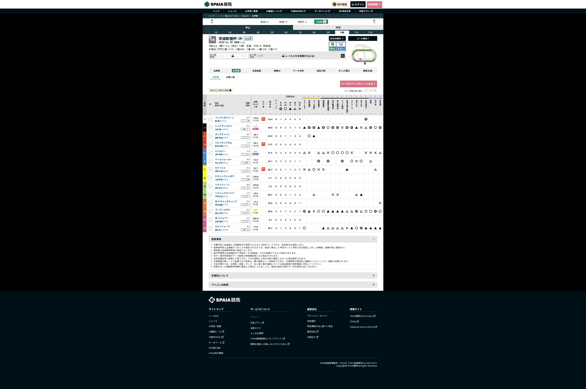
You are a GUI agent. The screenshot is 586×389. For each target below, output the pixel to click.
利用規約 (311, 321)
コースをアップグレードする (357, 83)
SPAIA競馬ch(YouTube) (361, 316)
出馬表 (217, 70)
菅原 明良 (219, 138)
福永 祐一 (219, 230)
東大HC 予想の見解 (219, 90)
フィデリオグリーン (224, 117)
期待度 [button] (270, 104)
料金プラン (364, 11)
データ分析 (298, 70)
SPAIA (353, 321)
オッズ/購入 (344, 70)
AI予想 (236, 70)
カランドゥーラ (222, 226)
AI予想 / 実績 (251, 11)
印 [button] (210, 104)
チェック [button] (276, 104)
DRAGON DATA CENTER (362, 327)
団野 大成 (219, 171)
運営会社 (311, 331)
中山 (247, 27)
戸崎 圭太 (219, 196)
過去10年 (321, 70)
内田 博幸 (219, 221)
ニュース (232, 11)
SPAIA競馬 (353, 365)
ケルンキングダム (223, 142)
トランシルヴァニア (224, 193)
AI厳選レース (272, 11)
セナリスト (220, 168)
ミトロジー (220, 151)
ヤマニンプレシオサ (224, 176)
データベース (321, 11)
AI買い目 (230, 77)
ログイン (359, 4)
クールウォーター (223, 159)
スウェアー (223, 218)
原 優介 (218, 121)
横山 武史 (219, 213)
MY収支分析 (345, 11)
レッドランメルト (223, 126)
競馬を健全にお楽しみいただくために (268, 344)
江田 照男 (219, 179)
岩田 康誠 (219, 205)
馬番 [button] (205, 104)
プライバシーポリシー (317, 316)
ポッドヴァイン (222, 134)
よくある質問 (256, 333)
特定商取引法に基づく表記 (320, 326)
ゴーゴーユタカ (222, 209)
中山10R (245, 15)
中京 (338, 27)
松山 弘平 (219, 163)
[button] (232, 105)
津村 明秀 (219, 154)
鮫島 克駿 (219, 146)
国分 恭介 (219, 188)
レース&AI (214, 316)
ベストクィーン (222, 184)
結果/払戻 (367, 70)
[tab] (215, 77)
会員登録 (373, 4)
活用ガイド (255, 328)
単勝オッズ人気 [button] (255, 104)
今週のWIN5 (297, 11)
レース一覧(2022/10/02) (228, 15)
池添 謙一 (219, 129)
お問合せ (311, 337)
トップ (216, 11)
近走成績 (256, 70)
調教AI (277, 70)
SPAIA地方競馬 (216, 353)
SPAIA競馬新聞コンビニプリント (266, 338)
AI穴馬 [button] (263, 104)
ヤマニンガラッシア (227, 201)
